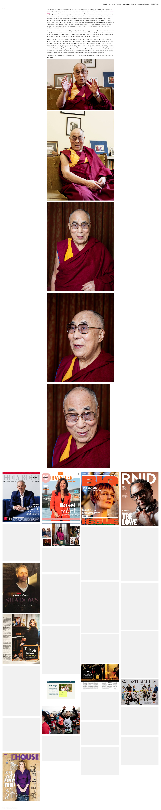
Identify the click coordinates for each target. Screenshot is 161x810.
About (132, 4)
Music (113, 4)
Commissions (126, 4)
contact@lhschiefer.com (143, 4)
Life (109, 4)
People (105, 4)
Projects (119, 4)
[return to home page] (5, 3)
